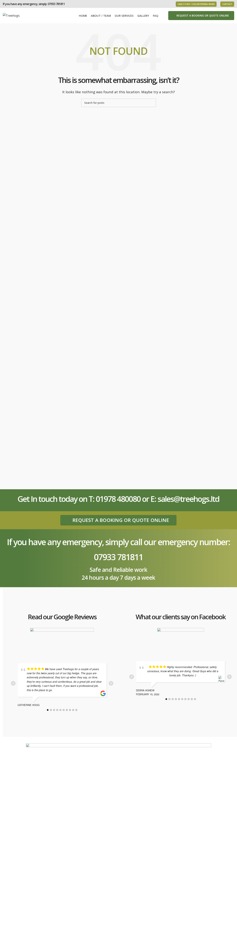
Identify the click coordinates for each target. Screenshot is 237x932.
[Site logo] (11, 15)
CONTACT (227, 4)
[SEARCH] (151, 102)
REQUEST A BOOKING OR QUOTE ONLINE (202, 15)
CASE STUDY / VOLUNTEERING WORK (196, 4)
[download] (180, 640)
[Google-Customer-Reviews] (62, 641)
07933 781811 (56, 4)
